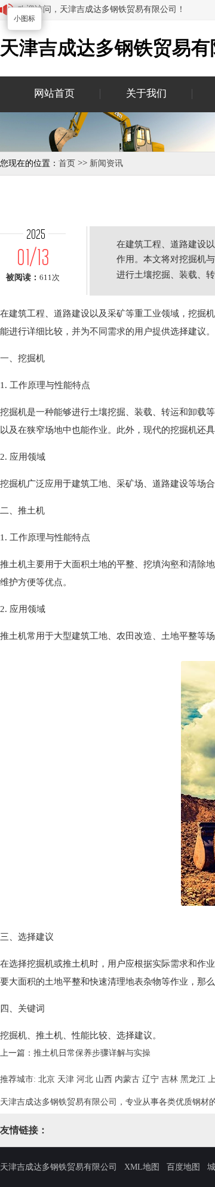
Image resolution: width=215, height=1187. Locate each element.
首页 (67, 163)
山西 (104, 1079)
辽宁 (150, 1079)
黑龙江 (192, 1079)
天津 (65, 1079)
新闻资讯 (106, 163)
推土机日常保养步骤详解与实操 (91, 1052)
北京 (46, 1079)
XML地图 (141, 1167)
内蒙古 (127, 1079)
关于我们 (146, 93)
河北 (84, 1079)
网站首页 (54, 93)
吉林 (169, 1079)
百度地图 (183, 1167)
